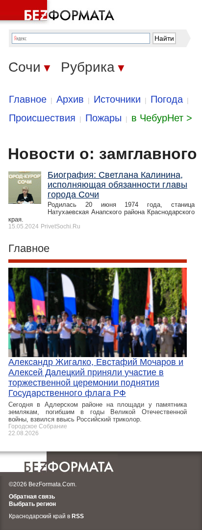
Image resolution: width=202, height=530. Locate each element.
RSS (78, 516)
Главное (28, 99)
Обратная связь (32, 496)
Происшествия (42, 117)
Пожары (103, 117)
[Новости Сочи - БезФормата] (59, 12)
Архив (70, 99)
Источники (117, 99)
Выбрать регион (32, 504)
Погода (167, 99)
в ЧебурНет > (161, 117)
